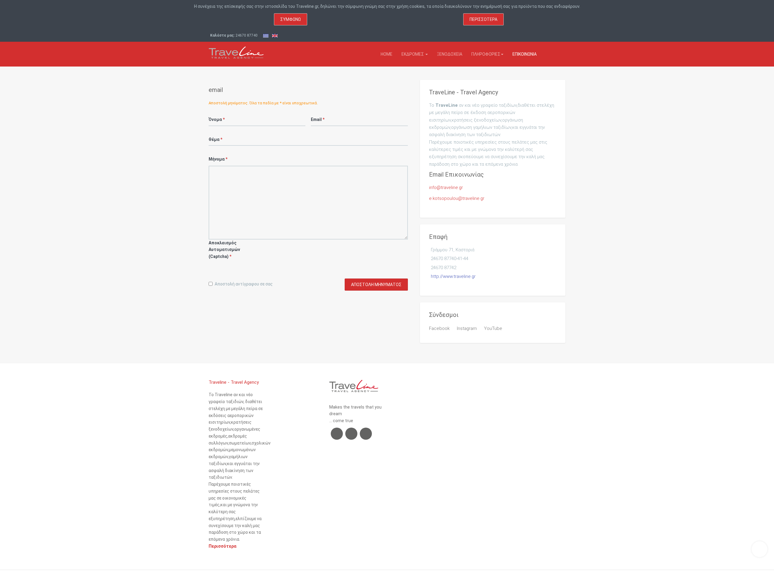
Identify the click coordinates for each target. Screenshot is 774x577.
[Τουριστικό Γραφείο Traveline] (236, 50)
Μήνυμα (218, 159)
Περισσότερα (483, 19)
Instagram (467, 328)
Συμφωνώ (290, 19)
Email (317, 119)
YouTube (493, 328)
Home (386, 54)
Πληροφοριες (485, 54)
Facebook (439, 328)
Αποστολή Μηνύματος (376, 284)
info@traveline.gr (446, 187)
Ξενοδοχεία (449, 54)
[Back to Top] (759, 549)
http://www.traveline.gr (453, 276)
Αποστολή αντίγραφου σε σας (244, 284)
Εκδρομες (413, 54)
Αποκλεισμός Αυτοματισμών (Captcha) (218, 249)
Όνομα (217, 119)
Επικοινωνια (524, 54)
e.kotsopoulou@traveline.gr (456, 198)
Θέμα (215, 139)
